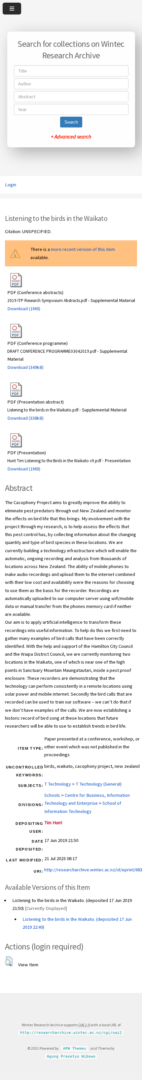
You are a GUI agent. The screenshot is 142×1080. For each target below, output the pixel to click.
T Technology (57, 784)
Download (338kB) (25, 418)
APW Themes (74, 1048)
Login (10, 185)
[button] (9, 961)
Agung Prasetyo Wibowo (71, 1056)
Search (71, 122)
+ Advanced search (71, 136)
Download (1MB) (23, 309)
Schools (52, 795)
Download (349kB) (25, 367)
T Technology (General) (99, 784)
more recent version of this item (83, 249)
